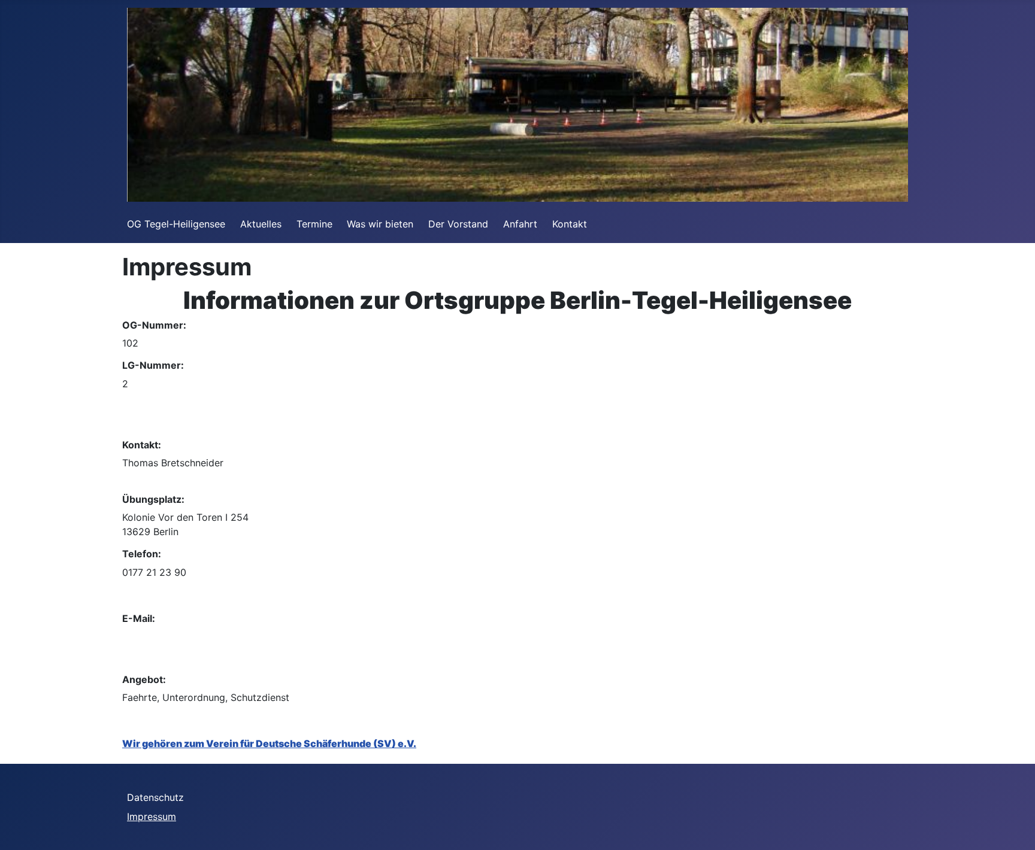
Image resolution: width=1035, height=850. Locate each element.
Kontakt (569, 224)
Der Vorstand (458, 224)
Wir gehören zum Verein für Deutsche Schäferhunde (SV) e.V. (269, 743)
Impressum (151, 816)
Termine (314, 224)
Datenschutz (155, 797)
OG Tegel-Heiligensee (176, 224)
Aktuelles (261, 224)
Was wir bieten (380, 224)
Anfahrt (520, 224)
